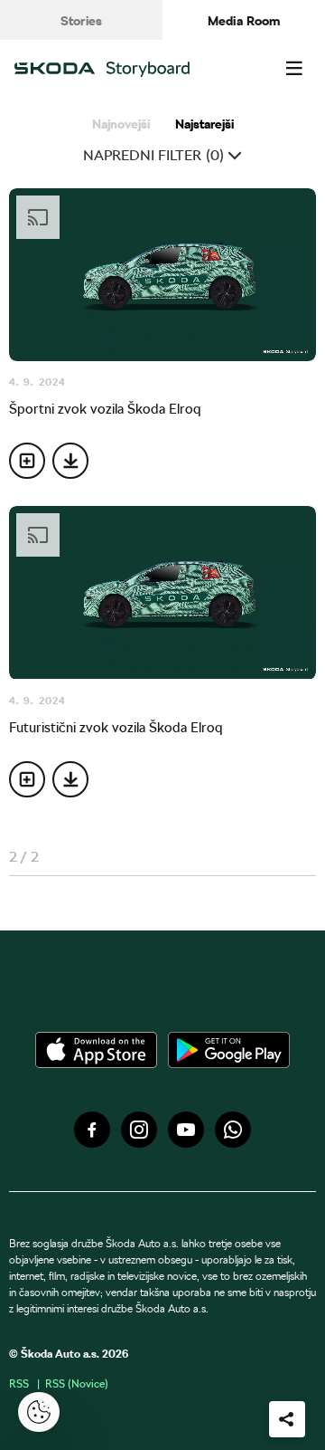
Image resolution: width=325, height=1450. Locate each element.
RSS (19, 1383)
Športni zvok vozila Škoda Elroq (105, 409)
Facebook (92, 1129)
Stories (81, 21)
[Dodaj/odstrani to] (27, 461)
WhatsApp (233, 1129)
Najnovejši (121, 124)
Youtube (186, 1129)
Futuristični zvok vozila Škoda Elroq (116, 728)
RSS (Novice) (76, 1383)
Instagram (139, 1129)
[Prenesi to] (70, 461)
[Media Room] (115, 69)
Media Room (244, 21)
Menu (294, 69)
